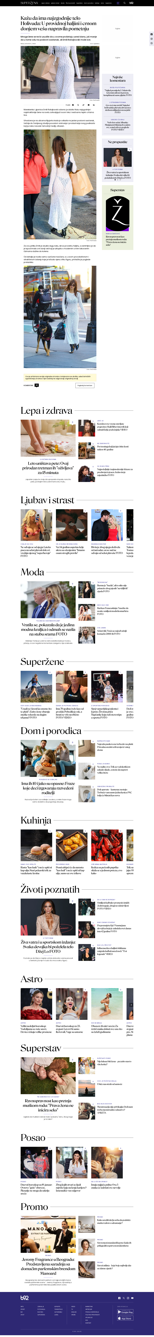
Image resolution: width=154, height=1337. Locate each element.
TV (72, 1309)
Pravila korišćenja (92, 1312)
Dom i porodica (88, 3)
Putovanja (41, 1309)
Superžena (41, 1315)
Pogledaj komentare (85, 385)
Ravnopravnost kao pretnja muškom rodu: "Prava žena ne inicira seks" (116, 240)
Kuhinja (97, 3)
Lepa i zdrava (45, 3)
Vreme (73, 1315)
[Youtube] (132, 1298)
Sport (23, 1309)
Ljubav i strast (55, 3)
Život (22, 1315)
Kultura (40, 1312)
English (74, 1312)
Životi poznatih (70, 3)
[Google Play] (125, 1312)
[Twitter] (124, 1298)
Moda (62, 3)
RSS (86, 1320)
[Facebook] (119, 1298)
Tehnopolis (58, 1309)
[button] (115, 179)
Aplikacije (89, 1317)
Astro (102, 3)
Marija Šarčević (113, 234)
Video (73, 1306)
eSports (57, 1306)
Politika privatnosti (92, 1315)
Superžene (79, 3)
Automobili (58, 1312)
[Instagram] (128, 1298)
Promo (48, 1256)
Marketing (89, 1306)
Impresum (88, 1309)
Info (22, 1306)
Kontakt (88, 1323)
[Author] (117, 213)
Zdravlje (41, 1306)
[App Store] (125, 1318)
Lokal (56, 1315)
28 (37, 385)
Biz (22, 1312)
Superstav (108, 3)
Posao (23, 1182)
